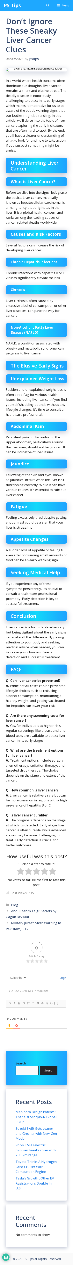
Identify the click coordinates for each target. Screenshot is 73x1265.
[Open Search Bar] (47, 5)
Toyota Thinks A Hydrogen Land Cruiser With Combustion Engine (36, 1166)
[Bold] (9, 1003)
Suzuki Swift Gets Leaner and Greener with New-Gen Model (36, 1133)
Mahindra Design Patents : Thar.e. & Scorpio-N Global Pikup (36, 1117)
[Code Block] (42, 1003)
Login (63, 978)
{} (51, 1003)
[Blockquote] (37, 1003)
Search (21, 1063)
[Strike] (23, 1003)
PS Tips (12, 5)
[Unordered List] (33, 1003)
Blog (14, 905)
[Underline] (19, 1003)
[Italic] (14, 1003)
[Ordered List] (28, 1003)
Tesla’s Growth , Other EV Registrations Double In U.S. (35, 1183)
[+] (56, 1003)
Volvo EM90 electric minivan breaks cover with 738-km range (36, 1150)
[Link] (47, 1003)
